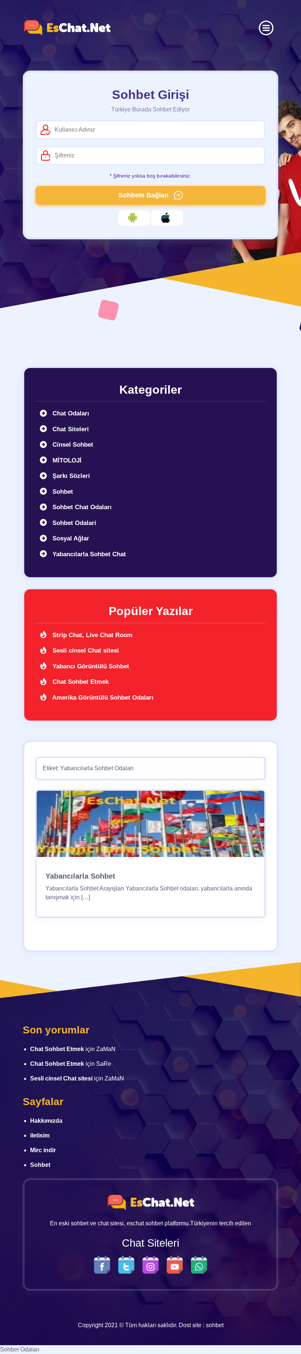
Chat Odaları (70, 413)
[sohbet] (67, 27)
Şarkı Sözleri (70, 475)
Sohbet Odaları (19, 1349)
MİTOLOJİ (66, 460)
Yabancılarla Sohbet (80, 876)
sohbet (215, 1325)
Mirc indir (43, 1150)
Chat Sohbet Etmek (80, 681)
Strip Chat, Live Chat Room (92, 635)
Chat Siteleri (70, 429)
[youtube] (176, 1264)
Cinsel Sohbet (72, 444)
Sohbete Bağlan (144, 195)
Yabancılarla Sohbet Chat (88, 554)
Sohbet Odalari (73, 522)
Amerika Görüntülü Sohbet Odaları (102, 697)
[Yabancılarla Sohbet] (150, 827)
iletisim (40, 1135)
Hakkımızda (46, 1121)
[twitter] (128, 1264)
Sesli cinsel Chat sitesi (85, 650)
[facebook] (104, 1264)
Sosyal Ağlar (70, 538)
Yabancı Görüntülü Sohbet (90, 666)
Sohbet (62, 491)
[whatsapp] (198, 1264)
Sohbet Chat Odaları (81, 507)
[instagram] (152, 1264)
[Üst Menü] (266, 28)
